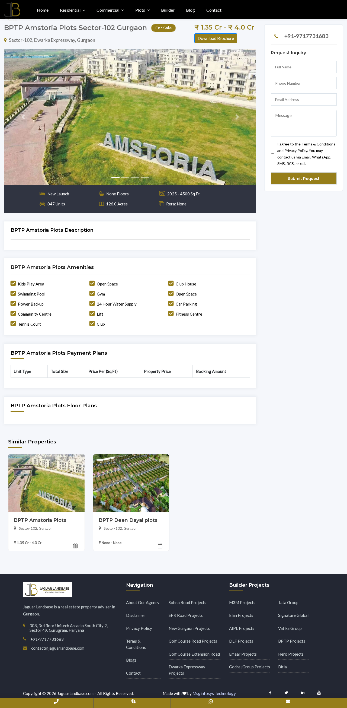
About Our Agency (142, 602)
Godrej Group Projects (249, 666)
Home (43, 9)
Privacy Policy (139, 628)
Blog (190, 9)
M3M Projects (242, 602)
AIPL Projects (241, 628)
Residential (70, 9)
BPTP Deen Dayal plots (128, 520)
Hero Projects (291, 654)
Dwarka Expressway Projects (187, 669)
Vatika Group (290, 628)
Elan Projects (241, 615)
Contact (213, 9)
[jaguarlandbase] (133, 702)
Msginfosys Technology (214, 693)
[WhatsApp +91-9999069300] (211, 702)
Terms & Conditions (136, 644)
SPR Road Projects (186, 615)
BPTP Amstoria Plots (40, 520)
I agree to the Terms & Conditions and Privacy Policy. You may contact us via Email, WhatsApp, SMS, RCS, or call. (306, 154)
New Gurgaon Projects (189, 628)
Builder (168, 9)
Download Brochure (216, 38)
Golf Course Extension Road (194, 654)
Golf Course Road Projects (193, 641)
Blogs (131, 660)
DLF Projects (241, 641)
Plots (140, 9)
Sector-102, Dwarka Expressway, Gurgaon (52, 40)
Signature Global (293, 615)
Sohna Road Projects (187, 602)
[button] (23, 117)
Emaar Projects (243, 654)
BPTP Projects (291, 641)
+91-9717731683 (306, 36)
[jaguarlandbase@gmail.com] (288, 702)
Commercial (108, 9)
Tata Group (288, 602)
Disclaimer (135, 615)
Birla (282, 666)
